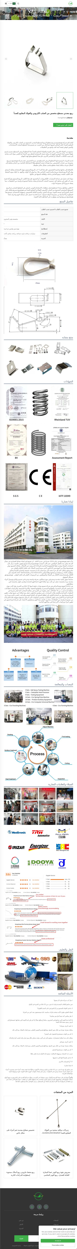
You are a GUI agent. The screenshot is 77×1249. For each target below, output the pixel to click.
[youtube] (39, 1206)
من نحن (21, 1220)
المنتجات (45, 15)
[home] (70, 3)
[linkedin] (31, 1206)
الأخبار (21, 1224)
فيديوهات (55, 1224)
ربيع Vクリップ (13, 15)
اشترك (21, 1238)
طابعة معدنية (31, 15)
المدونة (21, 1228)
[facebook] (46, 1206)
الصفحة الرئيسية (61, 15)
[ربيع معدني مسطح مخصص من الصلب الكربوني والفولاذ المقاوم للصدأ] (38, 59)
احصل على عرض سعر (65, 125)
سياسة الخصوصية (16, 1245)
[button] (6, 59)
